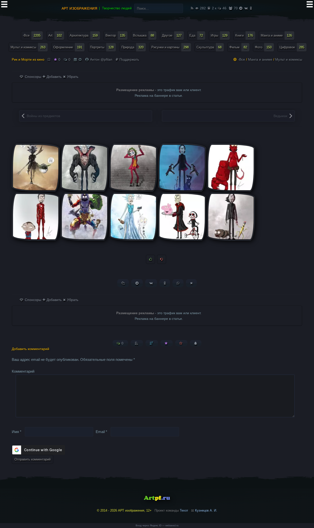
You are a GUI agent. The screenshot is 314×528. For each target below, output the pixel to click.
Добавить (54, 77)
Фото (263, 47)
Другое (172, 35)
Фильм (238, 47)
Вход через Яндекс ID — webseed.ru (157, 525)
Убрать (72, 77)
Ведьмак (280, 116)
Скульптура (209, 47)
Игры (219, 35)
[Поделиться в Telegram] (137, 283)
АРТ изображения (79, 8)
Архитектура (84, 35)
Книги (244, 35)
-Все (31, 35)
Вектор (115, 35)
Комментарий (23, 371)
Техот (184, 510)
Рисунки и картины (170, 47)
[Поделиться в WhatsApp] (178, 283)
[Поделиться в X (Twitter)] (191, 283)
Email (101, 431)
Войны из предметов (43, 116)
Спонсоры (32, 77)
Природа (132, 47)
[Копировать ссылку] (123, 283)
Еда (196, 35)
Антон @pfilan (101, 59)
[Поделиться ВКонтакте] (151, 283)
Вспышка (143, 35)
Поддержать (128, 59)
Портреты (102, 47)
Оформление (67, 47)
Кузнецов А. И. (206, 510)
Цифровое (291, 47)
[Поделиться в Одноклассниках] (164, 283)
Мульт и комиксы (28, 47)
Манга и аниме (276, 35)
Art (55, 35)
